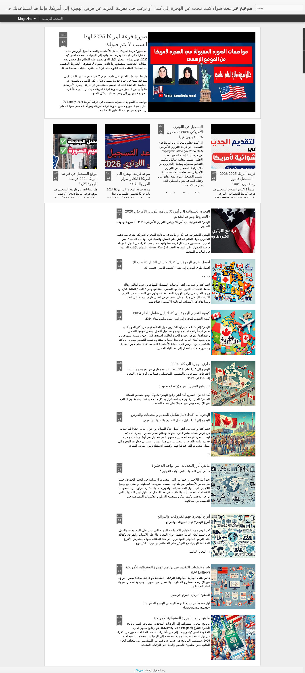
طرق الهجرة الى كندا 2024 (190, 363)
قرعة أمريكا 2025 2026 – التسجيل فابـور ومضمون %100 (237, 178)
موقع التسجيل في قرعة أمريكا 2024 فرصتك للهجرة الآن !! (79, 178)
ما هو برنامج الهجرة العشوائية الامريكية (181, 617)
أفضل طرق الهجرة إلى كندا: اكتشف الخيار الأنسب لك (171, 261)
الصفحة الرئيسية (52, 18)
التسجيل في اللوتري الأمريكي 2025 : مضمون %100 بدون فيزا (185, 131)
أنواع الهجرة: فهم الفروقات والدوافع (183, 516)
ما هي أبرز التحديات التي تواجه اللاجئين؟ (180, 465)
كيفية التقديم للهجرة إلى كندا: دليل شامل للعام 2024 (171, 312)
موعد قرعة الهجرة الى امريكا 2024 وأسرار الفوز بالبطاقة (133, 178)
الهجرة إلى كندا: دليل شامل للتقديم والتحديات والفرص (170, 414)
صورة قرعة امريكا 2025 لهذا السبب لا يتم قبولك (115, 40)
